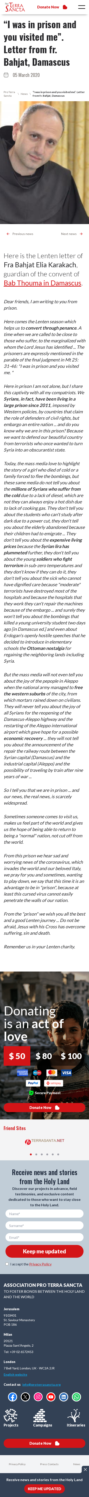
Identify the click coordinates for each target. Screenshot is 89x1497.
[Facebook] (12, 1396)
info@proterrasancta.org (41, 1384)
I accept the (31, 1264)
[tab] (31, 1154)
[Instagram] (38, 1396)
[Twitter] (25, 1396)
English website (15, 1374)
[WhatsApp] (76, 1396)
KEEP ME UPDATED (44, 1489)
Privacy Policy (40, 1264)
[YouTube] (50, 1396)
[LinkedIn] (63, 1396)
